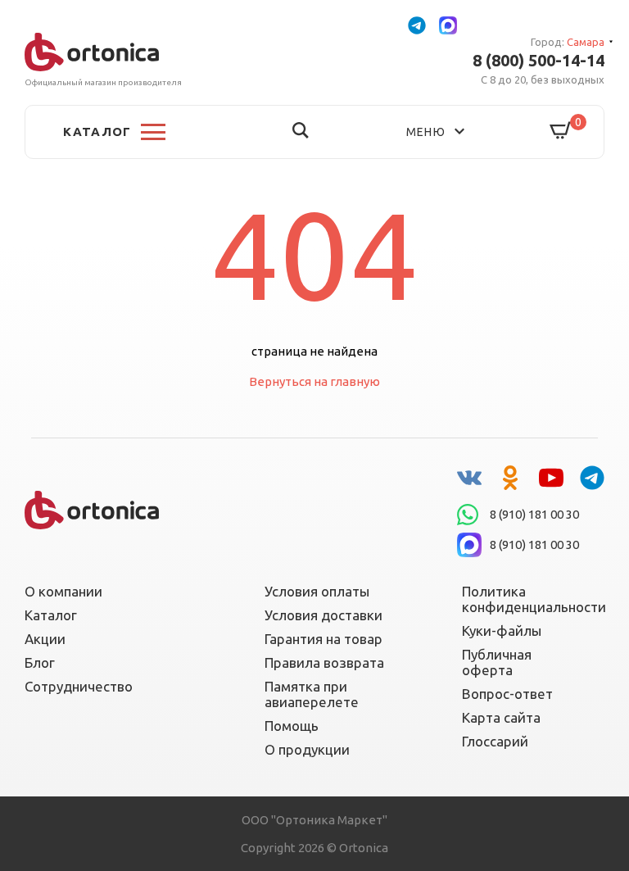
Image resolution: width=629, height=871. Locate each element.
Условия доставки (323, 615)
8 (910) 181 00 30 (534, 514)
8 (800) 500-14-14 (538, 60)
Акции (45, 638)
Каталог (51, 615)
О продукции (307, 749)
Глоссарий (495, 741)
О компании (63, 591)
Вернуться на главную (314, 381)
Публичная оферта (497, 662)
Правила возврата (324, 662)
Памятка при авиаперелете (312, 694)
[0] (561, 131)
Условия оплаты (317, 591)
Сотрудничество (79, 686)
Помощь (292, 725)
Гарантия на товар (323, 638)
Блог (40, 662)
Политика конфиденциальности (523, 599)
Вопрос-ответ (507, 693)
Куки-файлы (501, 630)
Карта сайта (501, 717)
